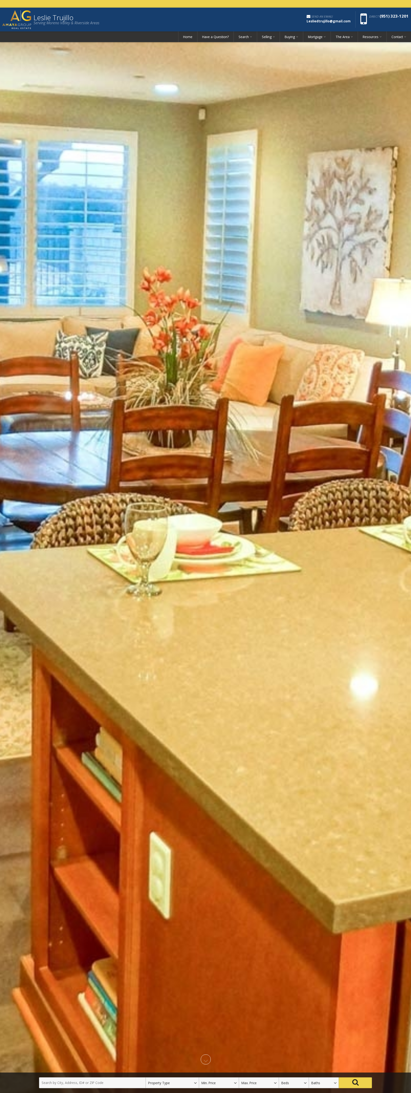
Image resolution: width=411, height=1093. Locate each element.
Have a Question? (215, 37)
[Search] (355, 1082)
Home (187, 37)
